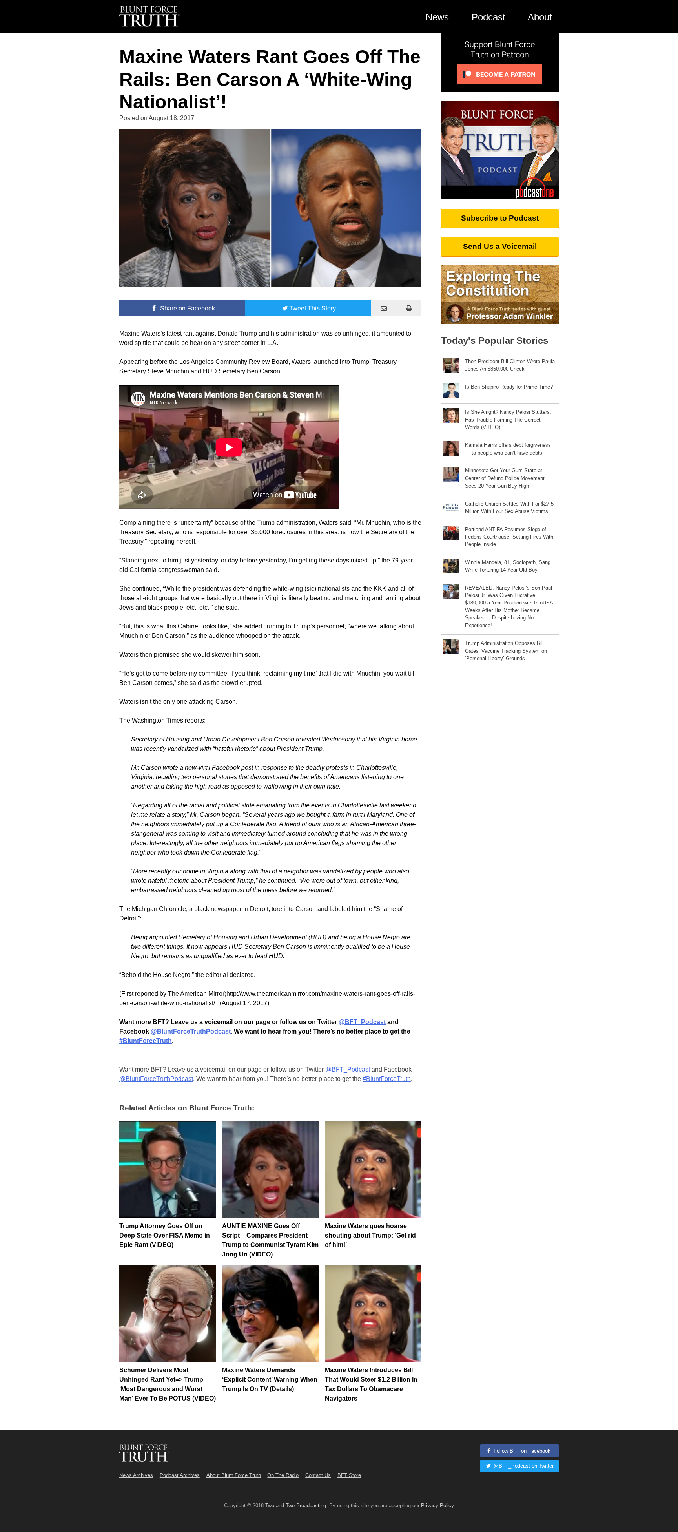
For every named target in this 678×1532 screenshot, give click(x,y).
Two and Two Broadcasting (295, 1505)
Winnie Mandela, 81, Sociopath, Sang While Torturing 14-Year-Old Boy (507, 566)
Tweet (312, 308)
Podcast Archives (180, 1475)
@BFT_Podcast (347, 1069)
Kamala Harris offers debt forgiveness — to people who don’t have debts (508, 448)
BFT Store (349, 1475)
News (437, 17)
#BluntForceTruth (387, 1079)
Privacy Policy (437, 1505)
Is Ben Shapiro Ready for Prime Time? (509, 387)
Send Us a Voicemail (500, 246)
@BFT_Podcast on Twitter (523, 1466)
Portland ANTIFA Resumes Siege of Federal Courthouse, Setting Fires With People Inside (509, 536)
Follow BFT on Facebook (521, 1451)
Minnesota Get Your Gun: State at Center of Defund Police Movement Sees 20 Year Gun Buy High (505, 477)
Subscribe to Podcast (500, 218)
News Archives (136, 1475)
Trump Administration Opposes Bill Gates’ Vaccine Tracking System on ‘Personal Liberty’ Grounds (506, 650)
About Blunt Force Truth (233, 1475)
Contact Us (318, 1475)
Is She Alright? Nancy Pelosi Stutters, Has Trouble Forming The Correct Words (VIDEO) (508, 419)
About (540, 17)
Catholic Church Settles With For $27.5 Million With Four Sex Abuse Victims (509, 507)
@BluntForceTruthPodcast (156, 1079)
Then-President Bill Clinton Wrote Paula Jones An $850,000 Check (510, 365)
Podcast (488, 17)
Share (187, 308)
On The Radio (283, 1475)
